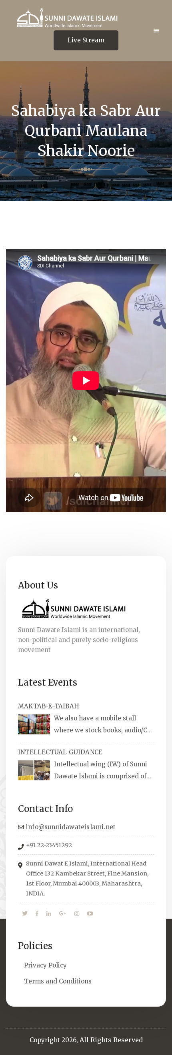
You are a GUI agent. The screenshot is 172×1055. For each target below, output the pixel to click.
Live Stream (86, 40)
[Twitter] (25, 914)
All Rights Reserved (111, 1040)
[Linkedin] (48, 914)
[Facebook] (37, 914)
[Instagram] (76, 914)
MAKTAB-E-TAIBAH (48, 706)
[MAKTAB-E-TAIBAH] (34, 724)
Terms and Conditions (58, 981)
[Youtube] (90, 914)
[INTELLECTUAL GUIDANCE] (34, 770)
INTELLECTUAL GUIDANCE (60, 752)
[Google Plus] (62, 914)
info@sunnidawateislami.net (71, 827)
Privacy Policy (45, 965)
